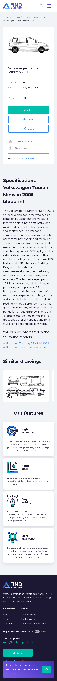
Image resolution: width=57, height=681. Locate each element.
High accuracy (28, 431)
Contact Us (18, 653)
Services (7, 619)
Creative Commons (25, 158)
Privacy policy (28, 614)
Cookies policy (29, 619)
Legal (24, 608)
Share (28, 129)
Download (33, 110)
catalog (16, 17)
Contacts (8, 623)
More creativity (28, 537)
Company (9, 608)
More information (17, 673)
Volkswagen (37, 17)
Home (6, 17)
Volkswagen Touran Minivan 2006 (24, 347)
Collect (29, 119)
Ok (46, 669)
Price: (11, 97)
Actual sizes (26, 467)
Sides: (11, 87)
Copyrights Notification (34, 623)
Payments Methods (15, 631)
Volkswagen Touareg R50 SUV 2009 (26, 343)
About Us (8, 614)
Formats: (13, 82)
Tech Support (11, 638)
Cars (26, 17)
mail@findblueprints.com (19, 642)
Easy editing (27, 501)
